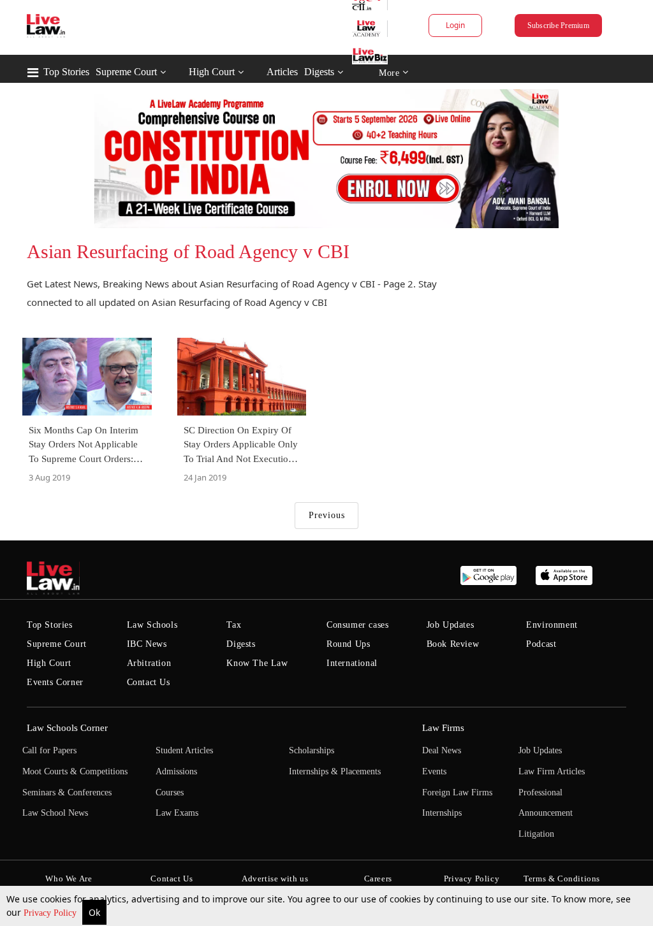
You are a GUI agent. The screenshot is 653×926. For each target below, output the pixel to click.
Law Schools (152, 625)
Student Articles (184, 750)
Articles (282, 71)
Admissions (176, 771)
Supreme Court (126, 71)
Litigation (536, 834)
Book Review (453, 644)
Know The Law (257, 663)
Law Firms (443, 728)
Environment (552, 625)
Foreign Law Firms (457, 792)
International (352, 663)
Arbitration (149, 663)
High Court (212, 71)
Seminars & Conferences (67, 792)
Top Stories (66, 71)
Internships (442, 813)
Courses (170, 792)
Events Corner (55, 682)
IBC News (147, 644)
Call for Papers (49, 750)
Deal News (441, 750)
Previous (327, 515)
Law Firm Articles (551, 771)
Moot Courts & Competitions (75, 771)
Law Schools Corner (67, 728)
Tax (233, 625)
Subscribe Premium (558, 25)
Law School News (55, 813)
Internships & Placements (335, 771)
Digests (319, 71)
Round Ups (348, 644)
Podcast (541, 644)
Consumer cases (357, 625)
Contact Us (148, 682)
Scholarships (311, 750)
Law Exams (177, 813)
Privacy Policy (51, 913)
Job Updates (450, 625)
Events (434, 771)
